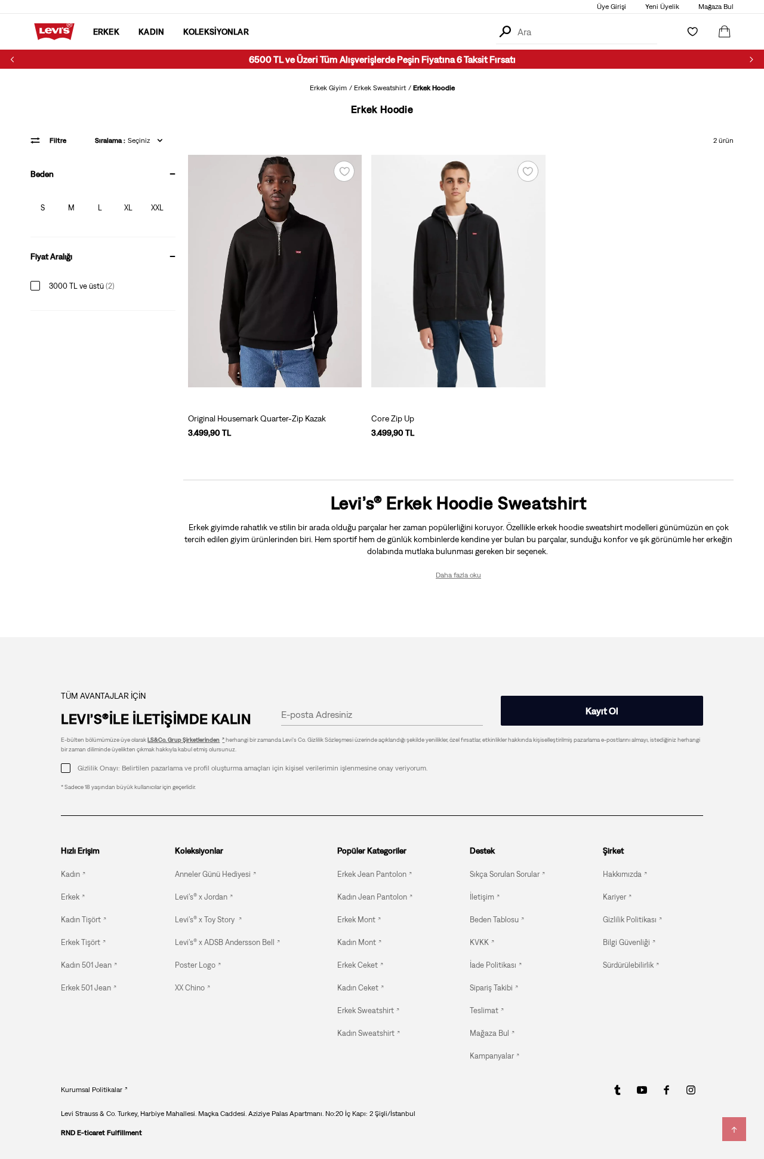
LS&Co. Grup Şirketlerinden (183, 739)
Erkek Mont (356, 919)
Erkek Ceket (357, 965)
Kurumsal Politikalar (91, 1089)
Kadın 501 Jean (86, 965)
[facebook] (666, 1090)
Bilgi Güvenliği (626, 942)
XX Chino (190, 987)
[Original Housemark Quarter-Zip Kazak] (275, 271)
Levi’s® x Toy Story (205, 919)
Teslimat (484, 1010)
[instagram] (691, 1090)
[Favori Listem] (692, 32)
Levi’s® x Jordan (201, 896)
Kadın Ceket (357, 987)
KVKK (479, 942)
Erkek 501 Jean (86, 987)
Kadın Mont (356, 942)
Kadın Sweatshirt (366, 1033)
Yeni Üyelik (662, 6)
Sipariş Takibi (491, 987)
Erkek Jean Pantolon (371, 874)
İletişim (482, 896)
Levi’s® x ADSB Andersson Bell (225, 942)
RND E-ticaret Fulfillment (101, 1133)
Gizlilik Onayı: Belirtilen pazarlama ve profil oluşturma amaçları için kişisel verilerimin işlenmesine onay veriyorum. (252, 768)
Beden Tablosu (494, 919)
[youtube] (642, 1090)
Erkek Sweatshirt (380, 88)
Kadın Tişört (81, 919)
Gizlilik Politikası (630, 919)
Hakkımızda (622, 874)
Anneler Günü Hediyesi (213, 874)
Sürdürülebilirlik (628, 965)
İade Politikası (493, 965)
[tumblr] (617, 1090)
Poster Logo (195, 965)
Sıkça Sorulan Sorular (505, 874)
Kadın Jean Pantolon (372, 896)
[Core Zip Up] (458, 271)
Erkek (70, 896)
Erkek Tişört (80, 942)
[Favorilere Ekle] (344, 171)
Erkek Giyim (328, 88)
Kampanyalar (492, 1055)
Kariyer (614, 896)
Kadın (70, 874)
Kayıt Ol (602, 710)
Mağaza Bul (716, 6)
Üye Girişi (611, 6)
